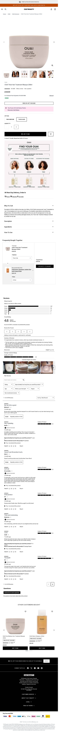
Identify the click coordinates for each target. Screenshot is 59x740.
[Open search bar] (5, 9)
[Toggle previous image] (4, 42)
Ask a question (27, 88)
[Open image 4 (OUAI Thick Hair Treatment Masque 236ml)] (33, 74)
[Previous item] (4, 630)
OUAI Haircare (15, 14)
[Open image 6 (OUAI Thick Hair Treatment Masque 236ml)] (51, 74)
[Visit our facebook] (28, 668)
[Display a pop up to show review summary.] (14, 643)
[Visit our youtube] (38, 668)
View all (51, 95)
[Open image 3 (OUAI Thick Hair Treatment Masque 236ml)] (24, 74)
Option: (7, 116)
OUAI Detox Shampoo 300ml (36, 636)
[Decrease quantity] (7, 127)
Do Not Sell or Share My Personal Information (29, 689)
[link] (51, 9)
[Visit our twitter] (31, 668)
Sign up (46, 661)
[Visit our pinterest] (41, 668)
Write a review (19, 88)
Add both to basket (44, 266)
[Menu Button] (2, 9)
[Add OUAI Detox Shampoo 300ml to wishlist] (52, 611)
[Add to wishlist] (50, 134)
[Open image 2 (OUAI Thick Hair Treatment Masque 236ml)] (15, 74)
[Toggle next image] (54, 42)
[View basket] (55, 9)
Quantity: (8, 123)
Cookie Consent (29, 687)
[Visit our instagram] (35, 668)
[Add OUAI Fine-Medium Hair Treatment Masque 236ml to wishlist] (25, 611)
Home (4, 14)
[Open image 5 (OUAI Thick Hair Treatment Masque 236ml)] (42, 74)
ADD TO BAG (15, 648)
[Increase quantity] (16, 127)
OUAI (9, 14)
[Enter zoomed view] (52, 65)
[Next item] (54, 630)
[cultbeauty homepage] (29, 9)
